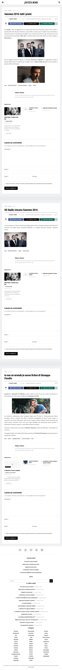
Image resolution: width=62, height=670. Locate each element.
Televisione (49, 19)
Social (46, 639)
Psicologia (31, 658)
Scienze (46, 635)
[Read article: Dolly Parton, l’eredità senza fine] (12, 111)
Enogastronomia (16, 654)
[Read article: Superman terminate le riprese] (25, 462)
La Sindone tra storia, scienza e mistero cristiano (26, 611)
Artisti (14, 10)
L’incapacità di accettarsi (26, 625)
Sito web (34, 176)
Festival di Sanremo (12, 85)
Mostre (31, 643)
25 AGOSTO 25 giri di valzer (27, 622)
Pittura (31, 652)
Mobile (31, 639)
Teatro (46, 647)
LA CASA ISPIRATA (26, 603)
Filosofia (16, 658)
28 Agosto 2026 (33, 111)
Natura (31, 650)
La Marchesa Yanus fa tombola (12, 470)
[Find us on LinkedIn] (36, 550)
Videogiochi (46, 656)
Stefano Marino (8, 121)
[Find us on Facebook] (20, 550)
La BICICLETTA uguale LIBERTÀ (27, 608)
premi (30, 85)
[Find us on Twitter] (25, 550)
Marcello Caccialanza (10, 472)
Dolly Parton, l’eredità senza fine (31, 564)
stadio (34, 85)
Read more (9, 133)
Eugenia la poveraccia (30, 567)
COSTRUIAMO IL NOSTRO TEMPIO (27, 606)
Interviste (31, 633)
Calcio (16, 641)
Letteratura (31, 635)
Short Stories (46, 637)
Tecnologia (46, 650)
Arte (16, 635)
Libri (31, 637)
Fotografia (16, 660)
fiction (9, 438)
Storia (46, 645)
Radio (31, 660)
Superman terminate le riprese (50, 108)
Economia (15, 652)
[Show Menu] (2, 2)
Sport (46, 643)
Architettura (16, 633)
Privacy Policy (31, 667)
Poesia (31, 654)
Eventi (35, 19)
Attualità (32, 19)
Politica (31, 656)
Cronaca (16, 647)
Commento (7, 149)
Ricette (46, 631)
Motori (31, 645)
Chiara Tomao (13, 19)
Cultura (16, 650)
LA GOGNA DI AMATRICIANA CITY (26, 617)
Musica (9, 10)
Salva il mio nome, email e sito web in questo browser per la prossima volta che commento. (29, 183)
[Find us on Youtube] (42, 550)
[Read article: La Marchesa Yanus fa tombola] (25, 109)
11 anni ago (21, 19)
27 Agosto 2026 (47, 110)
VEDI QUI (23, 36)
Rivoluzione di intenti (26, 614)
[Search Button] (59, 2)
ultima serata (26, 250)
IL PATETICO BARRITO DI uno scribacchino (31, 572)
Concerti (16, 645)
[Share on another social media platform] (56, 23)
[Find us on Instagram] (31, 550)
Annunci (16, 631)
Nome (6, 169)
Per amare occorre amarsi (30, 561)
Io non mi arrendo (26, 438)
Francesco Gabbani (22, 85)
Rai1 (32, 438)
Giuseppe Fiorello (16, 438)
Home (5, 10)
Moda (31, 641)
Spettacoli (43, 19)
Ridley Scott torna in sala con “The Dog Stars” (26, 619)
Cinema (16, 643)
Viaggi (46, 654)
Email (6, 176)
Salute (46, 633)
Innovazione (31, 631)
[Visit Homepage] (31, 2)
